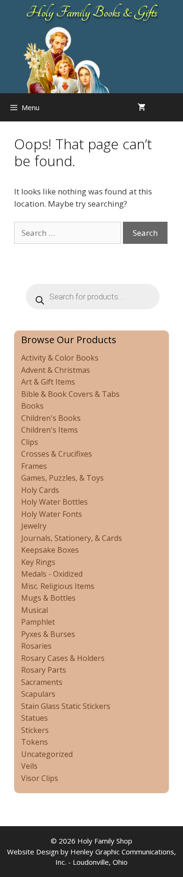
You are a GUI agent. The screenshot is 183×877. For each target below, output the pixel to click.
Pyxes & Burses (48, 634)
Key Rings (38, 562)
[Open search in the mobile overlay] (173, 107)
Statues (34, 718)
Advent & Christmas (55, 370)
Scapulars (38, 694)
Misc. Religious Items (57, 586)
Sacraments (41, 682)
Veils (29, 766)
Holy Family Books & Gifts (92, 12)
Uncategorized (47, 754)
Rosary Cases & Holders (63, 658)
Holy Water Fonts (51, 514)
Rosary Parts (43, 670)
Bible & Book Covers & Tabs (70, 394)
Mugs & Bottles (48, 598)
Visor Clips (39, 778)
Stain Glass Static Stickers (65, 706)
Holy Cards (40, 490)
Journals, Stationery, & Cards (71, 538)
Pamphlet (38, 622)
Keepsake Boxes (50, 550)
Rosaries (36, 646)
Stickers (35, 730)
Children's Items (49, 430)
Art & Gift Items (48, 382)
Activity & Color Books (60, 358)
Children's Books (51, 418)
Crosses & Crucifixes (56, 454)
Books (32, 406)
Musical (34, 610)
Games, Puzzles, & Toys (62, 478)
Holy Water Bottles (54, 502)
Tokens (34, 742)
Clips (29, 442)
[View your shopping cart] (141, 107)
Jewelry (33, 526)
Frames (34, 466)
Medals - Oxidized (52, 574)
